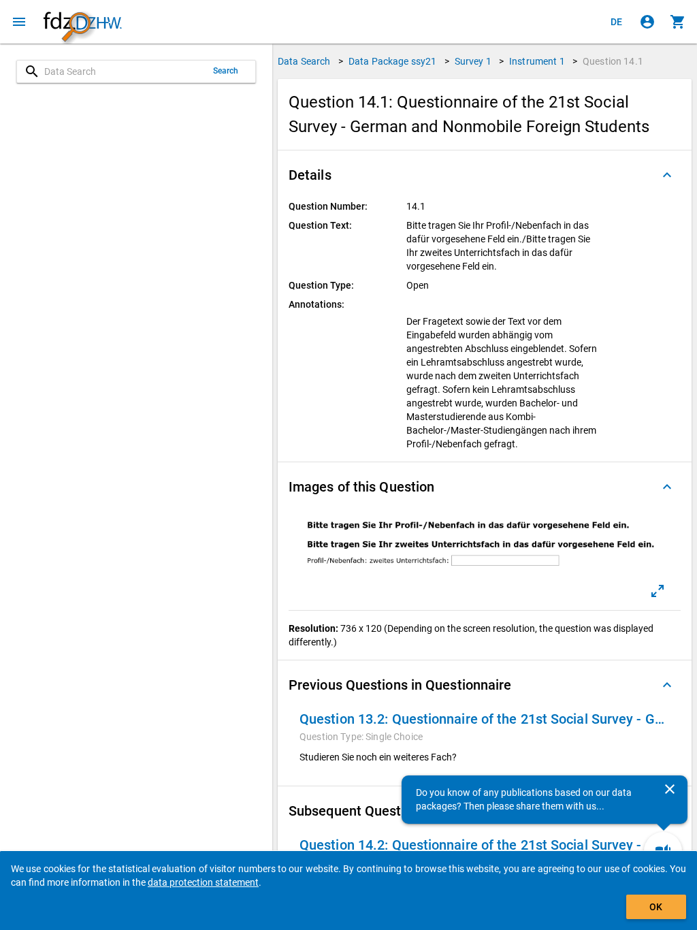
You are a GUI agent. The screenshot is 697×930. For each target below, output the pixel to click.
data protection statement (203, 882)
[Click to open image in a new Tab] (657, 591)
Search (226, 71)
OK (655, 906)
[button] (485, 175)
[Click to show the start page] (82, 22)
